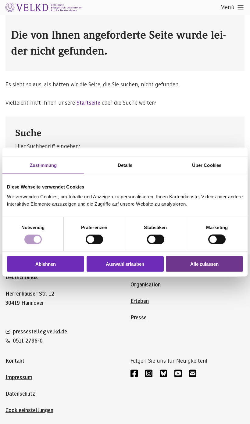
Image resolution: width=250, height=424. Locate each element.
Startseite (88, 103)
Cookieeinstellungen (29, 410)
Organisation (145, 285)
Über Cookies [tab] (206, 165)
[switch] (94, 239)
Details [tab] (125, 165)
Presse (138, 317)
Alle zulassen (204, 263)
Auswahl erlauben (125, 263)
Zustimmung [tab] (43, 165)
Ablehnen (45, 263)
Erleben (139, 301)
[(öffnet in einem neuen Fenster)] (134, 373)
